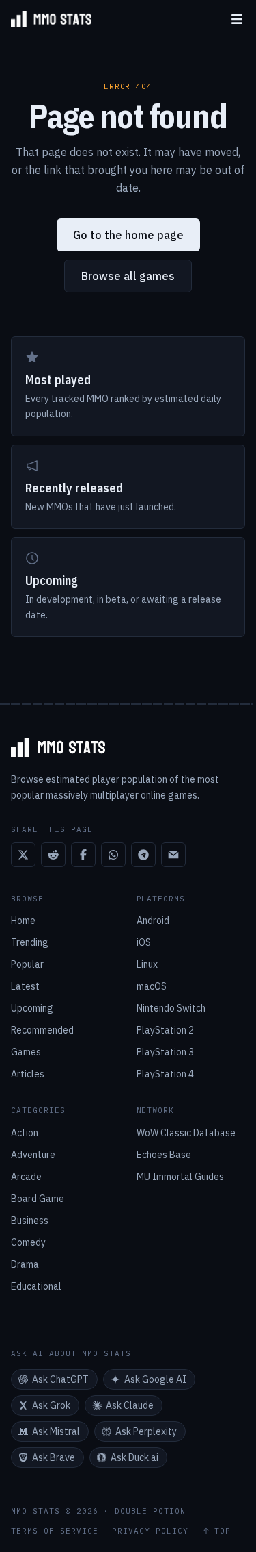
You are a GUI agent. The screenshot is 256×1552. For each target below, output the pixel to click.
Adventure (33, 1155)
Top (222, 1531)
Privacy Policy (150, 1531)
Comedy (28, 1242)
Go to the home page (128, 235)
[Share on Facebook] (83, 854)
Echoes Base (164, 1155)
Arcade (26, 1177)
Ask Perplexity (146, 1431)
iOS (144, 942)
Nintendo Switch (171, 1008)
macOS (152, 986)
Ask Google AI (155, 1379)
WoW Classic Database (186, 1133)
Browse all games (128, 276)
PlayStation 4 (165, 1074)
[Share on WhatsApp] (113, 854)
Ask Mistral (56, 1431)
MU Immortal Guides (180, 1177)
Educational (36, 1286)
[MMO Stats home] (45, 19)
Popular (27, 964)
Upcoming (32, 1008)
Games (26, 1052)
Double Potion (150, 1511)
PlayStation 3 (165, 1052)
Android (153, 920)
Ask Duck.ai (134, 1457)
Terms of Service (54, 1531)
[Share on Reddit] (53, 854)
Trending (29, 942)
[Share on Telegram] (143, 854)
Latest (25, 986)
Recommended (42, 1030)
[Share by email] (173, 854)
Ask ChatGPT (60, 1379)
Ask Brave (53, 1457)
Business (29, 1220)
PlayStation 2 (165, 1030)
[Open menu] (237, 19)
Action (24, 1133)
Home (23, 920)
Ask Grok (51, 1405)
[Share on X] (23, 854)
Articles (27, 1074)
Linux (147, 964)
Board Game (37, 1198)
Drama (25, 1264)
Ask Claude (130, 1405)
